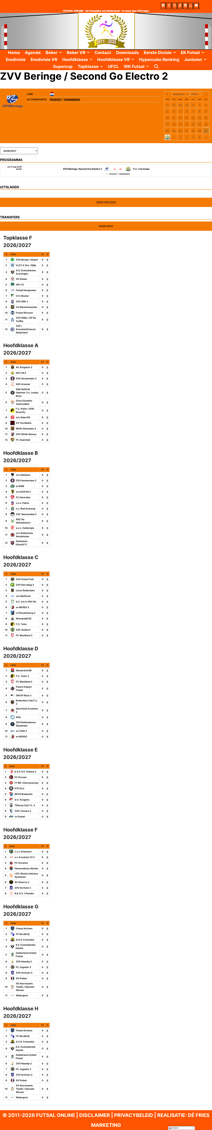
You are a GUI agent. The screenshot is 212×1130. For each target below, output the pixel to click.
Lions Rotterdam (25, 590)
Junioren (193, 59)
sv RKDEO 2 (22, 607)
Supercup (63, 66)
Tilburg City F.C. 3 (25, 805)
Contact (103, 52)
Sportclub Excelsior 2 (27, 710)
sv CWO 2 (21, 730)
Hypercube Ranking (159, 59)
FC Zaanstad (23, 439)
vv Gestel (20, 816)
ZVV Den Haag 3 (25, 584)
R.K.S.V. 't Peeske (24, 893)
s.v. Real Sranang (25, 508)
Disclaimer (94, 1115)
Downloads (127, 52)
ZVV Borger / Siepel (27, 259)
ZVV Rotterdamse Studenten (26, 724)
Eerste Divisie (158, 52)
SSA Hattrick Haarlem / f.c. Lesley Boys (27, 392)
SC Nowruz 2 (22, 882)
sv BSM (20, 486)
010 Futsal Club (25, 579)
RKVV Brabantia (23, 794)
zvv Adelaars (23, 474)
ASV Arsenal (23, 384)
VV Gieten (21, 279)
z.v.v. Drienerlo (23, 851)
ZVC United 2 (23, 629)
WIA (18, 717)
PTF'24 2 (19, 788)
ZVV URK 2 (22, 301)
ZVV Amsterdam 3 (26, 378)
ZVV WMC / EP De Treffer (26, 319)
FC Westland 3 (24, 635)
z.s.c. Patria (22, 503)
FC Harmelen (23, 497)
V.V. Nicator (22, 295)
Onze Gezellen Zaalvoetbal (24, 402)
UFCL (113, 66)
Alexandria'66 (24, 670)
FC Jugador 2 (23, 967)
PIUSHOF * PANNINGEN (65, 99)
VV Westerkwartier (26, 307)
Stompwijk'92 (23, 618)
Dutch (175, 1128)
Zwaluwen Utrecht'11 (21, 543)
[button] (60, 52)
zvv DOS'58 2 (23, 491)
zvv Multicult (23, 596)
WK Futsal (134, 66)
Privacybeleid (133, 1115)
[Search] (156, 66)
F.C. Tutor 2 (22, 676)
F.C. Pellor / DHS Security (25, 410)
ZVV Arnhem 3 (24, 972)
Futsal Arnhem (24, 928)
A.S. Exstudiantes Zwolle (25, 946)
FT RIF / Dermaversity (26, 782)
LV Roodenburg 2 (25, 612)
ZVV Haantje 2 (24, 961)
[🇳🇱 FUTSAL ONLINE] (106, 31)
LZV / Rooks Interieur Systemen (26, 875)
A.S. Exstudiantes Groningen (26, 272)
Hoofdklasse (75, 59)
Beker (51, 52)
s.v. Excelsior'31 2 (25, 857)
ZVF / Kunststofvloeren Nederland (26, 329)
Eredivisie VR (44, 59)
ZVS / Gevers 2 (23, 810)
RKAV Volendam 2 (26, 428)
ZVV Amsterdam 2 (26, 480)
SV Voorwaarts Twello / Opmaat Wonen (25, 986)
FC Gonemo (21, 862)
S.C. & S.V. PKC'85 (26, 601)
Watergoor (22, 995)
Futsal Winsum (24, 312)
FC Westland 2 (24, 681)
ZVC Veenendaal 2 (26, 514)
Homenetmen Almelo (26, 868)
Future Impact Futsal (24, 688)
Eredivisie (16, 59)
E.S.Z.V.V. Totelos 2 (25, 771)
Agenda (33, 52)
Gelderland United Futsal (26, 954)
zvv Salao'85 (23, 417)
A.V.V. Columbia (25, 939)
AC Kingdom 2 (24, 367)
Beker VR (76, 52)
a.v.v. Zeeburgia (25, 527)
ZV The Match (23, 423)
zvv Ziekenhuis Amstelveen (24, 535)
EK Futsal (190, 52)
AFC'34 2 (21, 372)
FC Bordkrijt (22, 934)
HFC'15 (20, 284)
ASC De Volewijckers (23, 521)
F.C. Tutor (21, 624)
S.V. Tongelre (22, 799)
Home (14, 52)
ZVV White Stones (26, 434)
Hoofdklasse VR (113, 59)
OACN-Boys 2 (23, 695)
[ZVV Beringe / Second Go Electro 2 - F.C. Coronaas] (106, 170)
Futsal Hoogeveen (26, 290)
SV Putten (21, 978)
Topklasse (88, 66)
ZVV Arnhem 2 (23, 887)
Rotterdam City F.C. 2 (27, 702)
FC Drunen (21, 777)
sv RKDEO (21, 736)
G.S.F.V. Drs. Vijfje (26, 265)
